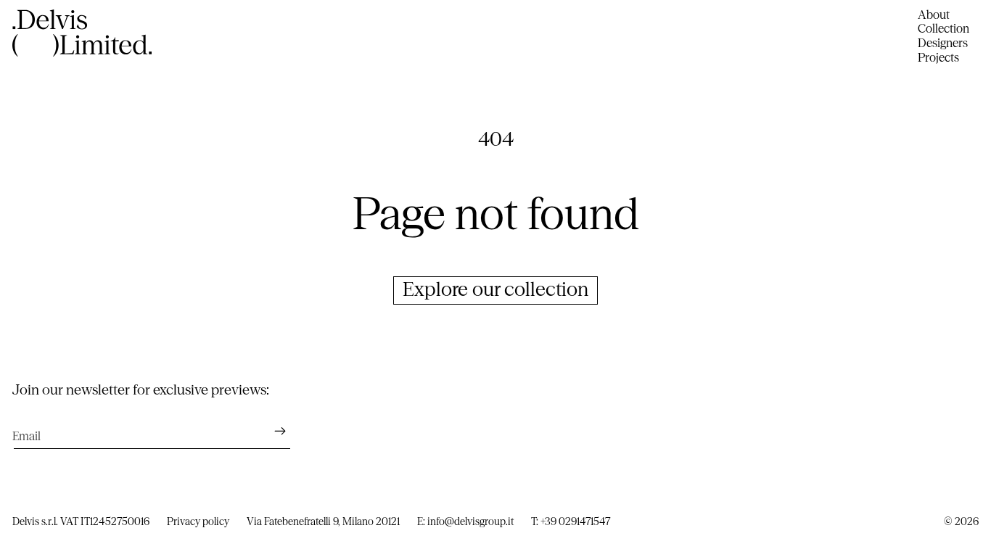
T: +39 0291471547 (570, 521)
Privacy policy (198, 521)
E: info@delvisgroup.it (465, 521)
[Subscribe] (273, 431)
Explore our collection (495, 289)
